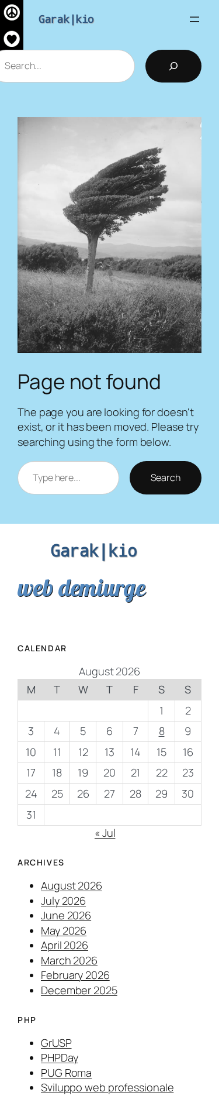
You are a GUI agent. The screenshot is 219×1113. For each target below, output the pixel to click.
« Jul (105, 833)
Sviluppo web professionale (107, 1087)
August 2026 (71, 885)
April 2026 (64, 945)
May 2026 (63, 930)
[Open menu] (194, 19)
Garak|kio (66, 19)
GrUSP (56, 1043)
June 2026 (66, 915)
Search (165, 477)
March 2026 (69, 960)
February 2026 (75, 975)
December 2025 (79, 990)
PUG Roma (66, 1073)
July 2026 (63, 901)
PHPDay (59, 1057)
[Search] (173, 66)
